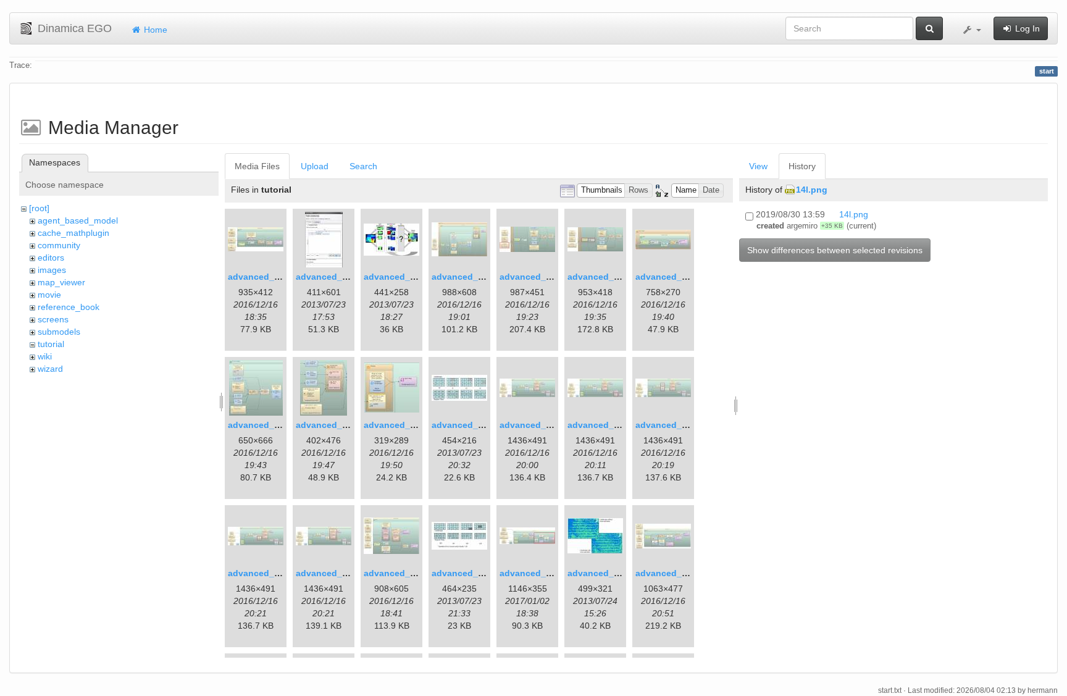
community (59, 245)
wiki (45, 356)
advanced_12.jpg (468, 425)
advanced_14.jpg (603, 425)
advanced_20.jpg (536, 573)
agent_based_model (78, 220)
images (52, 270)
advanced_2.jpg (329, 277)
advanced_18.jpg (400, 573)
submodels (59, 332)
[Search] (929, 28)
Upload (314, 166)
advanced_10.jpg (332, 425)
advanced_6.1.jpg (537, 277)
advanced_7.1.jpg (604, 277)
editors (51, 257)
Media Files (257, 166)
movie (49, 295)
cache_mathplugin (73, 233)
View (758, 166)
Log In (1026, 28)
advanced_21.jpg (603, 573)
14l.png (811, 190)
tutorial (51, 344)
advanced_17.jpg (332, 573)
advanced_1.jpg (261, 277)
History (802, 166)
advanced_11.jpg (399, 425)
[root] (39, 208)
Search (363, 166)
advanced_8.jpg (669, 277)
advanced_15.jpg (671, 425)
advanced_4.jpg (465, 277)
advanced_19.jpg (468, 573)
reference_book (68, 307)
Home (154, 30)
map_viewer (61, 282)
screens (53, 319)
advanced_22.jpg (671, 573)
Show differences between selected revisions (835, 250)
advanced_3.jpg (397, 277)
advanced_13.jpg (536, 425)
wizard (50, 369)
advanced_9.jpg (261, 425)
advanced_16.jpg (264, 573)
